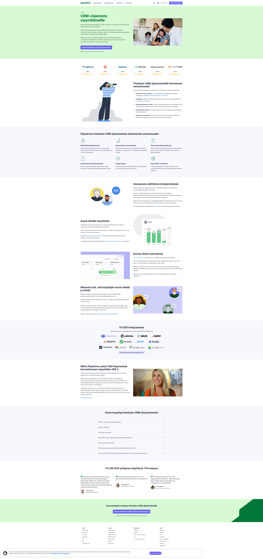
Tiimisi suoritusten (138, 257)
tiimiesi (155, 206)
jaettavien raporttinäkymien (95, 236)
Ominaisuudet (97, 3)
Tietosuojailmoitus (65, 553)
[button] (5, 553)
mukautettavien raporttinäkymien (113, 241)
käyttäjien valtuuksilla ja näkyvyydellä (106, 314)
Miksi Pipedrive (109, 3)
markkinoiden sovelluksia (143, 101)
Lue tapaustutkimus (86, 397)
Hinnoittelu (129, 3)
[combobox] (158, 3)
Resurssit (119, 3)
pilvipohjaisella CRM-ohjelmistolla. (158, 95)
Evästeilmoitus (55, 553)
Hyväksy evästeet (155, 553)
